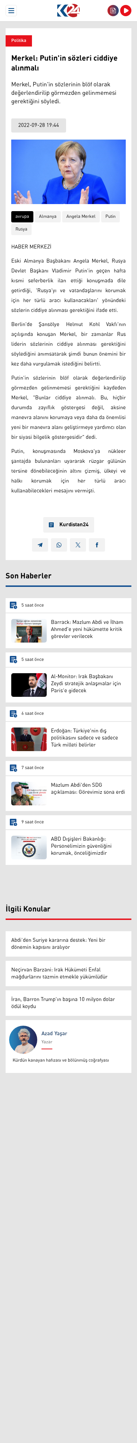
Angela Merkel (81, 216)
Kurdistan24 (74, 524)
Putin (110, 216)
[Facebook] (97, 545)
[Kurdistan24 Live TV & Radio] (125, 10)
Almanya (48, 216)
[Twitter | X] (78, 545)
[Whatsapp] (59, 545)
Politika (18, 40)
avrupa (22, 216)
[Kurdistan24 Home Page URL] (68, 10)
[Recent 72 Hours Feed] (113, 10)
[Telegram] (40, 545)
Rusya (21, 229)
